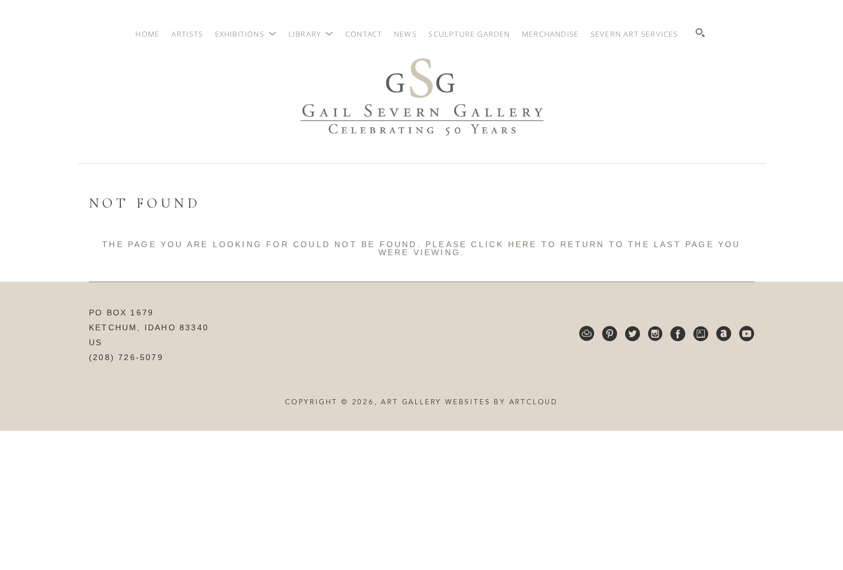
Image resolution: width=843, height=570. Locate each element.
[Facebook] (677, 333)
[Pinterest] (609, 333)
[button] (246, 34)
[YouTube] (746, 333)
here (522, 244)
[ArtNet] (723, 333)
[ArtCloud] (586, 333)
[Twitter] (632, 333)
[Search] (700, 32)
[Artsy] (700, 333)
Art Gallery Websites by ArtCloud (469, 402)
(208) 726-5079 (126, 357)
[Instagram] (655, 333)
